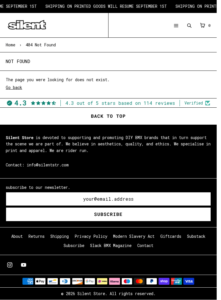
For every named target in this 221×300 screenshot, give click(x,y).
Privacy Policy (91, 236)
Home (10, 45)
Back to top (108, 116)
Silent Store (91, 293)
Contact (145, 245)
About (17, 236)
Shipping (59, 236)
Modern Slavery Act (134, 236)
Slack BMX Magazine (111, 245)
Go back (14, 87)
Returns (36, 236)
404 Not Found (41, 45)
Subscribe (108, 214)
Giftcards (170, 236)
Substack (196, 236)
